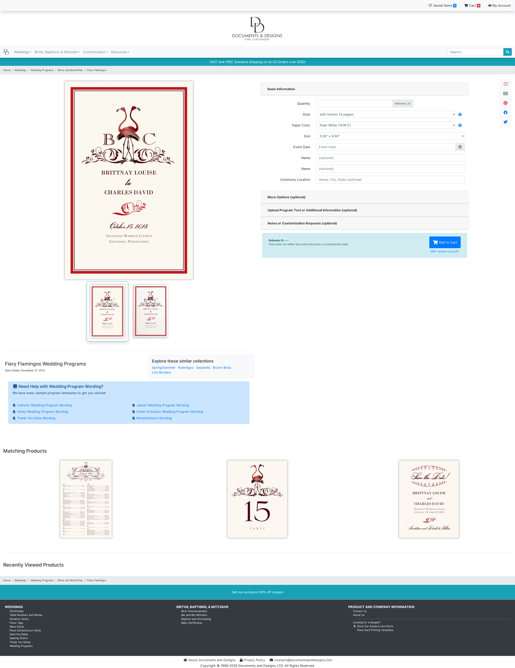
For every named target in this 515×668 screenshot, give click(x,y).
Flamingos (186, 367)
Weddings (21, 52)
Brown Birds (222, 367)
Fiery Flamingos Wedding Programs (45, 364)
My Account (501, 5)
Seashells (203, 367)
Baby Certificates (191, 622)
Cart (473, 5)
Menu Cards (17, 626)
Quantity (303, 103)
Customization (94, 52)
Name (305, 158)
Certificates (17, 611)
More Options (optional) (287, 197)
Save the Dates (19, 634)
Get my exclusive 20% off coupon (257, 592)
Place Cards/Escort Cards (25, 630)
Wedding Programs (42, 70)
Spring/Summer (163, 367)
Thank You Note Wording (36, 418)
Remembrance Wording (154, 418)
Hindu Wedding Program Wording (42, 412)
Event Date (301, 147)
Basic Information (281, 89)
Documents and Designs (257, 28)
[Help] (460, 114)
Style (306, 114)
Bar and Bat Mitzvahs (194, 614)
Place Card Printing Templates (375, 630)
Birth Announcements (194, 611)
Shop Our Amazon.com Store (374, 626)
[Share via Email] (505, 93)
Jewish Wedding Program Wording (162, 405)
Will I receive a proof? (445, 251)
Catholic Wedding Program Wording (44, 405)
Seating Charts (19, 638)
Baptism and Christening (196, 619)
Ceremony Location (295, 180)
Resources (119, 52)
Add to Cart (447, 242)
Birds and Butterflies (70, 70)
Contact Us (360, 611)
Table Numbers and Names (26, 614)
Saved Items (444, 5)
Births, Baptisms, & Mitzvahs (56, 52)
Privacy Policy (254, 660)
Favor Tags (16, 622)
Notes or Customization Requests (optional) (302, 223)
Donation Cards (19, 619)
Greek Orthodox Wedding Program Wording (169, 412)
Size (307, 136)
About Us (359, 614)
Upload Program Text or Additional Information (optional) (312, 210)
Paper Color (301, 125)
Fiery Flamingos (96, 70)
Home (6, 70)
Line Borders (161, 372)
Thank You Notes (20, 642)
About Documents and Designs (212, 660)
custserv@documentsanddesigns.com (303, 660)
